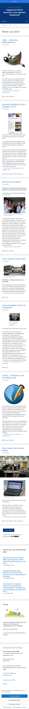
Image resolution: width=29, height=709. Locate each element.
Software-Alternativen (9, 96)
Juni (15, 25)
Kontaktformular (7, 675)
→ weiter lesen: (11, 246)
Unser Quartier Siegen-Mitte (14, 259)
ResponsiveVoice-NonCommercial (12, 534)
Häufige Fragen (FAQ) (9, 680)
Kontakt (5, 684)
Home (10, 25)
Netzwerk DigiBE (8, 174)
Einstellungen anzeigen (14, 704)
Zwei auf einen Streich (11, 182)
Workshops (20, 174)
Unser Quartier (14, 7)
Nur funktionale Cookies (14, 700)
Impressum (24, 707)
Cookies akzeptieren (14, 696)
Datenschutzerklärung (7, 707)
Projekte (15, 174)
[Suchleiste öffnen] (27, 21)
